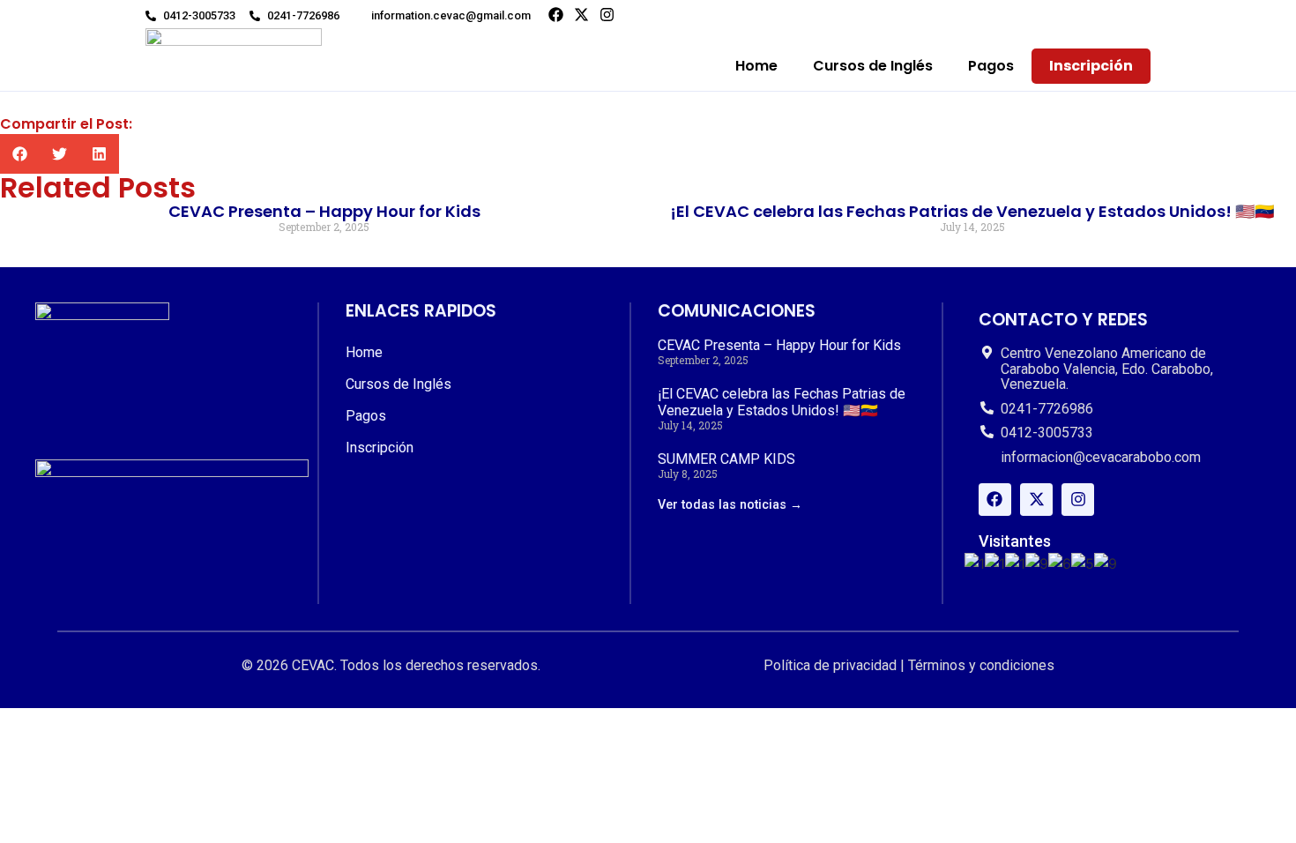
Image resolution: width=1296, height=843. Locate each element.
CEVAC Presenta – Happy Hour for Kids (324, 211)
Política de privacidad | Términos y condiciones (908, 665)
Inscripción (1091, 66)
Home (756, 66)
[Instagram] (607, 14)
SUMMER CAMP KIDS (726, 459)
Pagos (991, 66)
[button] (20, 154)
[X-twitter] (581, 14)
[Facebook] (555, 14)
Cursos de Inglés (873, 66)
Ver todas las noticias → (730, 504)
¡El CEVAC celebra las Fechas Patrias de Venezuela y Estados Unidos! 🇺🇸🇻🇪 (972, 211)
